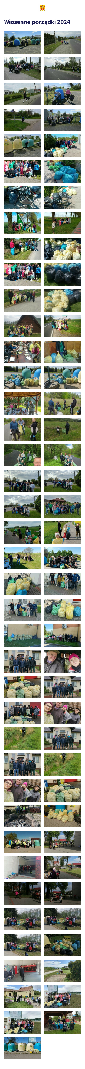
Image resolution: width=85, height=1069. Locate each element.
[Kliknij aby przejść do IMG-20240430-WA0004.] (62, 197)
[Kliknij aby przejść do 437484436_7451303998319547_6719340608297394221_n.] (62, 687)
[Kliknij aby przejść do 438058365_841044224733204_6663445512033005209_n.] (22, 42)
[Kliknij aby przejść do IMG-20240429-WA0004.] (62, 326)
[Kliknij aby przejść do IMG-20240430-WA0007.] (22, 249)
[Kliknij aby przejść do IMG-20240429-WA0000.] (62, 274)
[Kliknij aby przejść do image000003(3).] (22, 842)
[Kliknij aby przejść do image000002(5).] (62, 764)
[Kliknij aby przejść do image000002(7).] (62, 816)
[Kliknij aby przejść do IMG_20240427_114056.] (22, 971)
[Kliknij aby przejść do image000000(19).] (22, 610)
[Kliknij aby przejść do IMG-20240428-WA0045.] (22, 403)
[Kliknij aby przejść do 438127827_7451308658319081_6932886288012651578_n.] (22, 738)
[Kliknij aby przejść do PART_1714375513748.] (62, 558)
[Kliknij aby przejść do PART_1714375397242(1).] (22, 532)
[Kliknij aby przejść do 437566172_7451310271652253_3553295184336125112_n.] (62, 713)
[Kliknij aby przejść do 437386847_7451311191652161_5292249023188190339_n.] (22, 687)
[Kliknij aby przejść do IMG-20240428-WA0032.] (22, 377)
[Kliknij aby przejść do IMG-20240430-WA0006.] (62, 223)
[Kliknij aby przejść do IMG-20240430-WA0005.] (22, 223)
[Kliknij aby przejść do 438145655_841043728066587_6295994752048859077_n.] (62, 42)
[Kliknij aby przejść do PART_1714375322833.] (62, 506)
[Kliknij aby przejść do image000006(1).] (62, 790)
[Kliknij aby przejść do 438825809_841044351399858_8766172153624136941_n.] (22, 120)
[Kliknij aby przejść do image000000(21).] (22, 635)
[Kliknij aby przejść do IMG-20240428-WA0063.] (22, 429)
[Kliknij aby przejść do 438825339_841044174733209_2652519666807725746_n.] (62, 94)
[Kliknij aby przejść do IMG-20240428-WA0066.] (62, 429)
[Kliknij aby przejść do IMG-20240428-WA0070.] (62, 455)
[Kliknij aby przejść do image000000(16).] (62, 971)
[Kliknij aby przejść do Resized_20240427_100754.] (62, 1022)
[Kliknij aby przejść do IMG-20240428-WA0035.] (62, 377)
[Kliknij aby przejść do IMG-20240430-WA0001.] (22, 171)
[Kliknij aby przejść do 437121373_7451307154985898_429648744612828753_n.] (22, 661)
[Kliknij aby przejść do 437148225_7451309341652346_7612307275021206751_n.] (62, 661)
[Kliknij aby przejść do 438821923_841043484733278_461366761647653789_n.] (62, 68)
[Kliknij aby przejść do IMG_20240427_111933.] (22, 893)
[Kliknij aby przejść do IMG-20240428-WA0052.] (62, 403)
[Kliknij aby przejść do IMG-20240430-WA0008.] (62, 249)
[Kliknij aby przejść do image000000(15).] (62, 738)
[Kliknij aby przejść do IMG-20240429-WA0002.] (62, 300)
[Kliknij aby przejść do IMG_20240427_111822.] (62, 842)
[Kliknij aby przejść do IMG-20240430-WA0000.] (62, 145)
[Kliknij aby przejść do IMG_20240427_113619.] (62, 945)
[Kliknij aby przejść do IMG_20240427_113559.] (62, 919)
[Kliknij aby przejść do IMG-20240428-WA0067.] (22, 455)
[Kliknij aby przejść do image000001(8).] (62, 635)
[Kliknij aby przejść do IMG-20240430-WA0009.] (22, 274)
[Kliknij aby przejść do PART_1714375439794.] (62, 532)
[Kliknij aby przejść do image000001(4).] (22, 764)
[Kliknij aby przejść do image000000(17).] (22, 584)
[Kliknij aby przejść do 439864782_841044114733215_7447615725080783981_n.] (22, 145)
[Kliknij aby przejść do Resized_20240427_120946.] (22, 1048)
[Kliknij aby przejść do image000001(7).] (22, 816)
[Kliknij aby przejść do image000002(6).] (22, 996)
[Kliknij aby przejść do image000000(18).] (62, 584)
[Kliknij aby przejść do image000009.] (22, 1022)
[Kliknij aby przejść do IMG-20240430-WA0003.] (22, 197)
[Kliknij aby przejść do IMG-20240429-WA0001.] (22, 300)
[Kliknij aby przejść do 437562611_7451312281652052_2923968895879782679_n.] (22, 713)
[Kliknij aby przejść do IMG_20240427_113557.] (22, 919)
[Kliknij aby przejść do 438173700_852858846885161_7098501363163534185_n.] (22, 68)
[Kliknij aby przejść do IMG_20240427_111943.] (62, 893)
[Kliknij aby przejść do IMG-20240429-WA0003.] (22, 326)
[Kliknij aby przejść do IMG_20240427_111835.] (22, 867)
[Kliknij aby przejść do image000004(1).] (22, 790)
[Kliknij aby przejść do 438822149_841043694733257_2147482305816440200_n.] (22, 94)
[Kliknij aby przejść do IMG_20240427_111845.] (62, 867)
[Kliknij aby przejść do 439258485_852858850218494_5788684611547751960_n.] (62, 120)
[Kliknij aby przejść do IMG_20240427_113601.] (22, 945)
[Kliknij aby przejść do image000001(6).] (62, 610)
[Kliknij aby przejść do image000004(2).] (62, 996)
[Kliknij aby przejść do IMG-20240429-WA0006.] (62, 352)
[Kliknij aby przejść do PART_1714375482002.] (22, 558)
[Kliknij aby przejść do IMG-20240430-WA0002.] (62, 171)
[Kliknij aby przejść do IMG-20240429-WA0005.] (22, 352)
